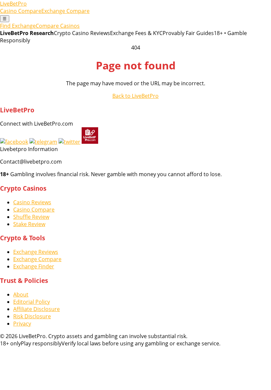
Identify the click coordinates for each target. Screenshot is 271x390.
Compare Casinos (58, 25)
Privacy (22, 323)
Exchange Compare (65, 11)
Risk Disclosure (32, 316)
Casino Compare (20, 11)
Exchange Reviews (35, 251)
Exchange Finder (33, 266)
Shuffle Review (31, 216)
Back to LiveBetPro (135, 95)
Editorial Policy (31, 301)
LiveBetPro (13, 3)
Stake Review (29, 224)
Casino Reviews (32, 202)
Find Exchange (18, 25)
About (20, 294)
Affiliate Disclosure (36, 309)
